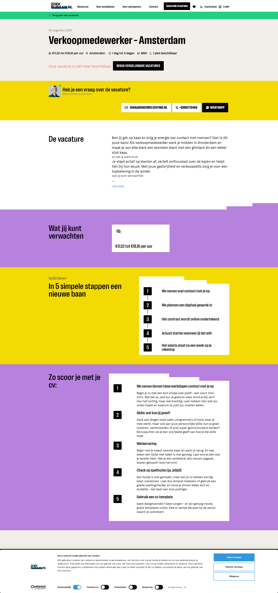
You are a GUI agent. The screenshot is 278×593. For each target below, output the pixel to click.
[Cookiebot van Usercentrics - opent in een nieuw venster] (38, 587)
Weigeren (234, 576)
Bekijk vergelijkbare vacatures (138, 66)
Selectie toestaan (234, 567)
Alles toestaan (234, 557)
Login (226, 6)
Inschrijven (210, 6)
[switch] (105, 587)
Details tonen (175, 587)
